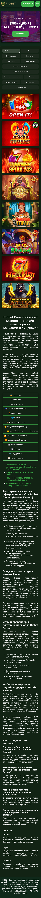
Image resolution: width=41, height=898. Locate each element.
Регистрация (27, 4)
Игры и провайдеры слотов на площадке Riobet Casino (19, 479)
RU (37, 4)
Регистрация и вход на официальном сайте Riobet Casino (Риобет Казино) (21, 467)
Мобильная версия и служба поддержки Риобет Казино (18, 484)
